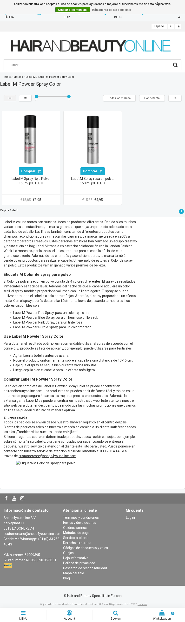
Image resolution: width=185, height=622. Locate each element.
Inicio (7, 76)
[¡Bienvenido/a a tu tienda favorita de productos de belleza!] (91, 44)
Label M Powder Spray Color (56, 76)
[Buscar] (175, 65)
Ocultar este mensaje (72, 10)
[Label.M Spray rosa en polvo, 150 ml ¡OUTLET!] (92, 140)
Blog (66, 578)
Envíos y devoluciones (79, 523)
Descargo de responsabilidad (85, 568)
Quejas (68, 553)
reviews (142, 604)
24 (174, 98)
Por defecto (152, 98)
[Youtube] (14, 498)
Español (159, 26)
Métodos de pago (76, 533)
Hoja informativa (75, 558)
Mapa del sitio (73, 573)
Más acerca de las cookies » (111, 10)
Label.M (31, 76)
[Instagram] (23, 498)
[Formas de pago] (8, 566)
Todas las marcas (119, 98)
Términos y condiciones (81, 517)
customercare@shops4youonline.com (32, 534)
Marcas (18, 76)
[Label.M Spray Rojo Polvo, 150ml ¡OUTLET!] (31, 140)
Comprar (28, 171)
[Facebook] (7, 498)
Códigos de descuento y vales (85, 548)
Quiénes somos (75, 528)
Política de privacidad (79, 563)
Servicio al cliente (76, 538)
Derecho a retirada (77, 543)
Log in (130, 517)
